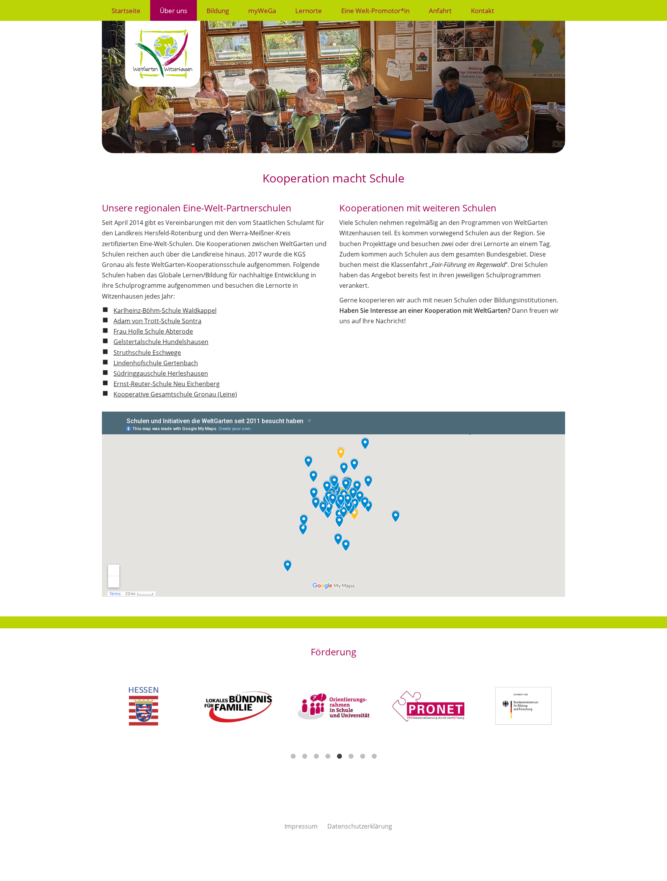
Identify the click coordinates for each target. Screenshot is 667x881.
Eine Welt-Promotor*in (375, 10)
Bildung (218, 10)
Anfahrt (440, 10)
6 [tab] (351, 756)
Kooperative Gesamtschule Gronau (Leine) (175, 394)
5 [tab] (339, 756)
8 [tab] (374, 756)
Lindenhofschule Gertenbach (155, 363)
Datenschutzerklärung (359, 826)
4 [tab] (328, 756)
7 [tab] (362, 756)
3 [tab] (316, 756)
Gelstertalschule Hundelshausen (160, 342)
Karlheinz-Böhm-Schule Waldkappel (165, 310)
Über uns (173, 10)
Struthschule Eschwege (147, 352)
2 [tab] (304, 756)
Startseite (126, 10)
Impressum (301, 826)
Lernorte (308, 10)
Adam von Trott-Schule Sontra (157, 321)
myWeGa (262, 10)
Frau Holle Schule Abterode (153, 331)
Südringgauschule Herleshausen (160, 373)
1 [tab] (293, 756)
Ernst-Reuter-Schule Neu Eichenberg (166, 384)
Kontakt (482, 10)
